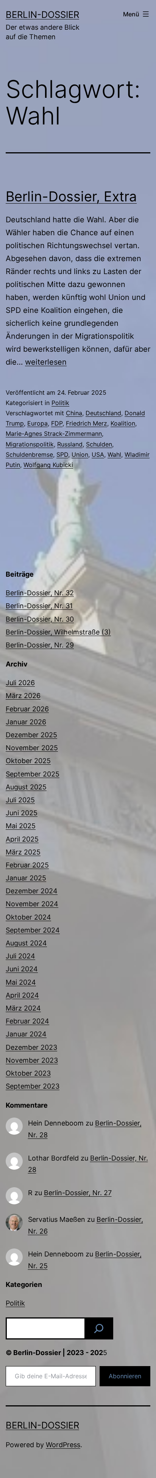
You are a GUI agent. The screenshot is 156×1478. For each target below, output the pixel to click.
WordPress (63, 1445)
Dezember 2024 (32, 891)
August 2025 (26, 787)
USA (98, 454)
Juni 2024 (22, 969)
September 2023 (32, 1086)
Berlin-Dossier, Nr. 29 (40, 645)
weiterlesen (46, 362)
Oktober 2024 (28, 917)
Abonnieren (125, 1376)
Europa (37, 423)
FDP (56, 423)
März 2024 (23, 1008)
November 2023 (32, 1060)
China (74, 413)
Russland (70, 444)
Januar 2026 (26, 722)
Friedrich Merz (86, 423)
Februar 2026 (27, 709)
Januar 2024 (26, 1034)
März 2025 (23, 852)
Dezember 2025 (31, 735)
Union (80, 454)
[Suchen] (98, 1328)
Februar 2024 (27, 1021)
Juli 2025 (20, 800)
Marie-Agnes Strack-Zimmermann (54, 433)
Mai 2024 (21, 982)
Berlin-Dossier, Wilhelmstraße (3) (58, 632)
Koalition (123, 423)
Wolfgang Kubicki (48, 465)
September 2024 (33, 930)
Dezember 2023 (31, 1047)
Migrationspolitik (30, 444)
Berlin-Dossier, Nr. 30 (40, 619)
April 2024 (22, 995)
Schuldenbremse (29, 454)
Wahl (114, 454)
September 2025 (32, 774)
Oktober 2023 (28, 1073)
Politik (60, 403)
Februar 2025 (27, 865)
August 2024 (26, 943)
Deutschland (103, 413)
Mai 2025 (21, 826)
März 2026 (23, 696)
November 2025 (32, 748)
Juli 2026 (20, 683)
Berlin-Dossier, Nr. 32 (40, 593)
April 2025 (22, 839)
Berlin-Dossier (42, 14)
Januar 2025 (26, 878)
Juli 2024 (20, 956)
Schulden (99, 444)
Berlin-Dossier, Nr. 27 (78, 1193)
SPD (62, 454)
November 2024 (32, 904)
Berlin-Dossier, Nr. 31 (39, 606)
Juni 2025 (21, 813)
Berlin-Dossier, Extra (71, 196)
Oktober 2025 (28, 761)
